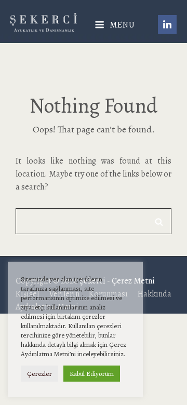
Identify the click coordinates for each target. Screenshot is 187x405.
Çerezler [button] (39, 373)
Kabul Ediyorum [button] (92, 373)
